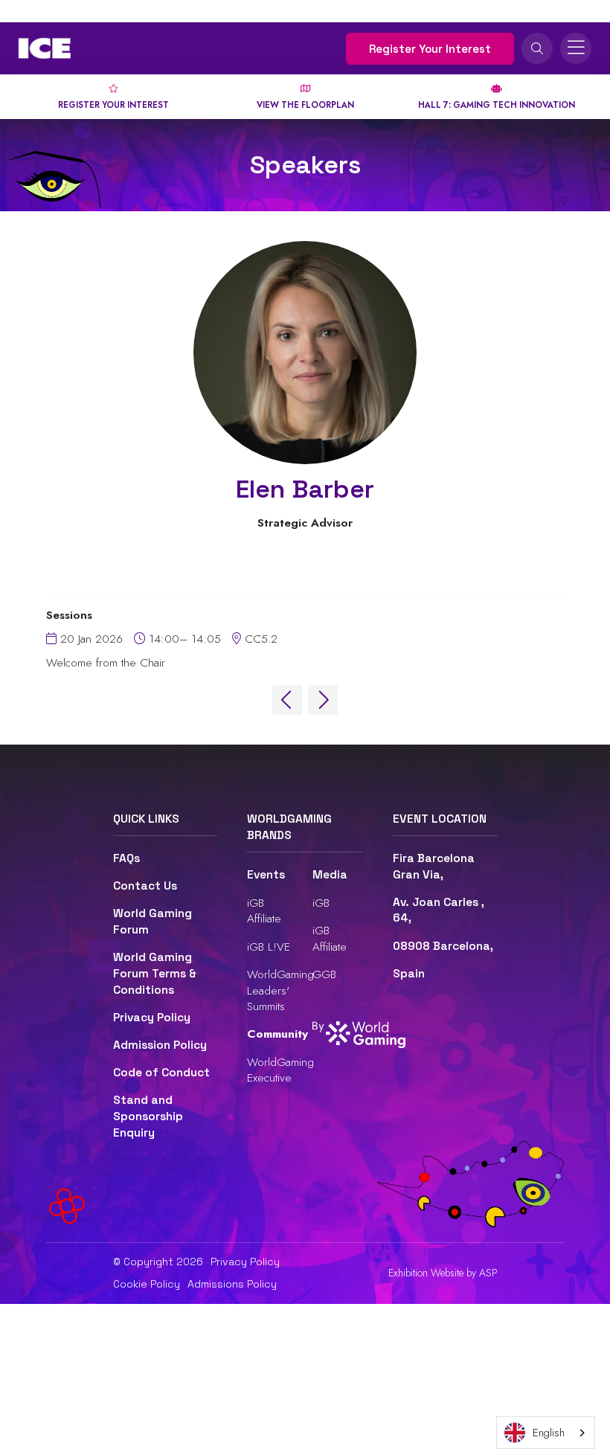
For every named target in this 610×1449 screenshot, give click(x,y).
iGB (321, 902)
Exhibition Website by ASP (443, 1273)
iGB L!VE (268, 946)
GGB (324, 974)
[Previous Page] (287, 700)
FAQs (126, 858)
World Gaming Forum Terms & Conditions (154, 973)
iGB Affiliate (264, 911)
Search (537, 48)
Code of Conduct (161, 1072)
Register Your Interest (430, 49)
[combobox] (545, 1432)
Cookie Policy (146, 1284)
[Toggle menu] (575, 48)
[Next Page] (323, 700)
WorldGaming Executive (280, 1070)
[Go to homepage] (45, 48)
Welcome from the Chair (105, 663)
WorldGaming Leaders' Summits (280, 990)
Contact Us (145, 885)
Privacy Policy (151, 1017)
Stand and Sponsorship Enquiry (148, 1116)
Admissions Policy (232, 1284)
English (549, 1432)
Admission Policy (160, 1045)
